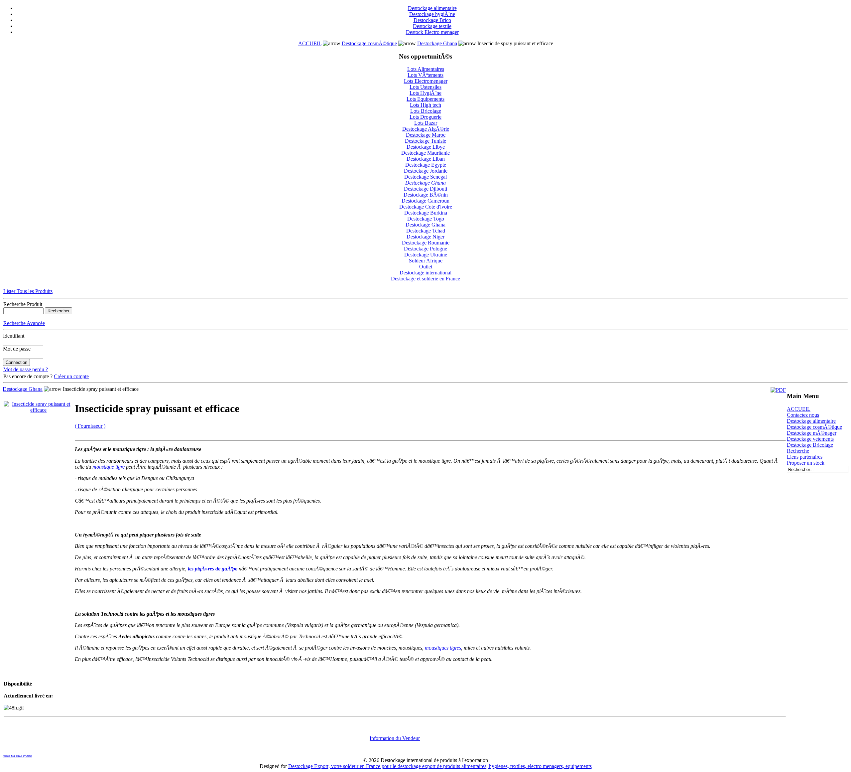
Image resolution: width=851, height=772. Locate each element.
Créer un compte (71, 376)
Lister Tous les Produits (28, 291)
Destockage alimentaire (432, 8)
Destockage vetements (810, 439)
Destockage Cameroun (425, 201)
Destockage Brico (432, 20)
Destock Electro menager (432, 32)
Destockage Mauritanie (425, 153)
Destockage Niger (425, 236)
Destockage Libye (426, 147)
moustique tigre (108, 467)
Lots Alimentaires (425, 69)
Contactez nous (803, 415)
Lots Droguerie (425, 117)
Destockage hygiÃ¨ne (432, 14)
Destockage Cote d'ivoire (425, 207)
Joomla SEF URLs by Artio (17, 755)
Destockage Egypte (425, 165)
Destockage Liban (426, 159)
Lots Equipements (425, 99)
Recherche (798, 451)
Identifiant (13, 336)
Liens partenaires (804, 457)
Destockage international (425, 272)
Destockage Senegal (425, 177)
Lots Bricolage (425, 111)
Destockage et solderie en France (425, 278)
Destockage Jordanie (425, 171)
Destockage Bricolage (810, 445)
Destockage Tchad (425, 230)
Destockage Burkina (425, 213)
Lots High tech (425, 105)
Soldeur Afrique (425, 260)
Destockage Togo (425, 219)
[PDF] (778, 390)
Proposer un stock (805, 463)
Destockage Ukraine (425, 254)
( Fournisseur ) (90, 426)
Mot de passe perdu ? (25, 369)
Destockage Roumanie (425, 242)
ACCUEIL (309, 43)
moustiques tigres (443, 648)
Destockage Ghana (437, 43)
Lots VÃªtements (425, 75)
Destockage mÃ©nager (811, 433)
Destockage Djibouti (425, 189)
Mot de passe (17, 349)
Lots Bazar (425, 123)
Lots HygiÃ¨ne (425, 93)
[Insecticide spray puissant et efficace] (38, 410)
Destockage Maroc (425, 135)
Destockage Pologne (425, 248)
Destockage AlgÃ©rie (425, 129)
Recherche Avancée (24, 323)
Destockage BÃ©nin (426, 195)
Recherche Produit (22, 304)
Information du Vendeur (395, 738)
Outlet (425, 266)
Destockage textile (432, 26)
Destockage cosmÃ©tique (369, 43)
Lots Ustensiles (425, 87)
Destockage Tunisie (425, 141)
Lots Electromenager (425, 81)
